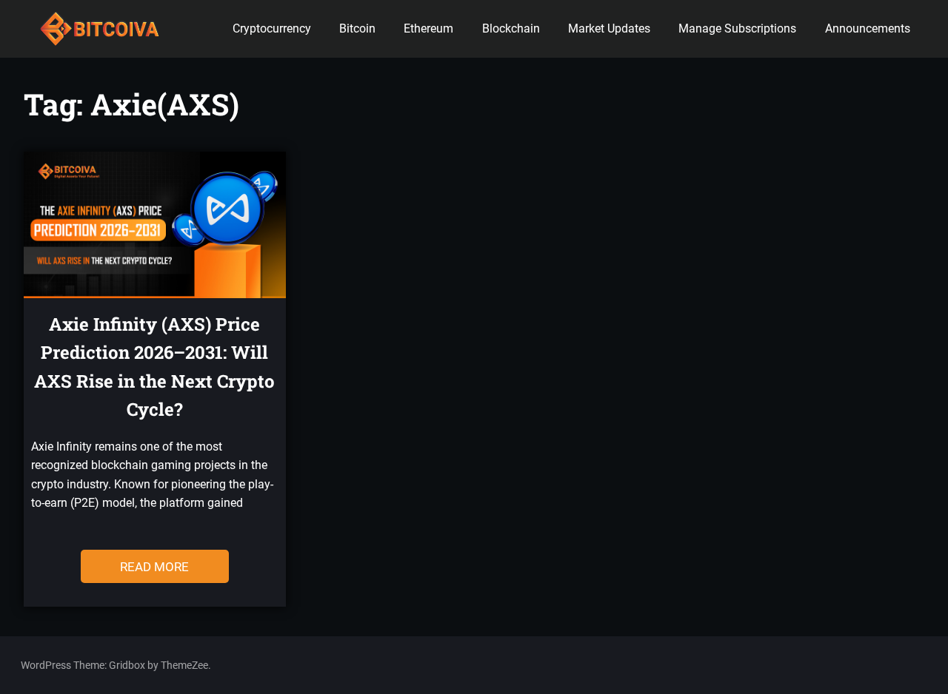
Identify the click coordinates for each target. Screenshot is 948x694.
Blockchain (511, 28)
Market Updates (609, 28)
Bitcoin (357, 28)
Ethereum (428, 28)
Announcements (867, 28)
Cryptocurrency (272, 28)
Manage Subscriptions (737, 28)
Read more (154, 566)
